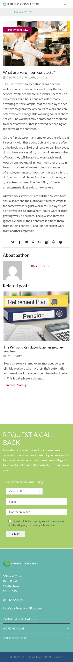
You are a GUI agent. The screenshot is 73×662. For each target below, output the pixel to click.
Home (6, 12)
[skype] (59, 242)
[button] (7, 335)
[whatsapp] (53, 242)
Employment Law (22, 12)
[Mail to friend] (39, 242)
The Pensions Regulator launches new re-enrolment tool (33, 349)
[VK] (26, 242)
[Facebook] (19, 242)
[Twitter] (13, 242)
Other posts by (39, 266)
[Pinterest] (33, 242)
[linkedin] (46, 242)
